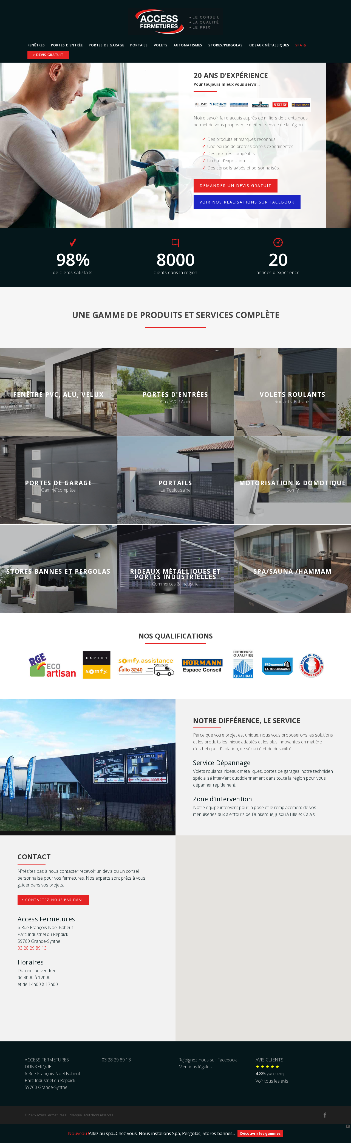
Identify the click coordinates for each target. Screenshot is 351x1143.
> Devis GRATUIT (48, 55)
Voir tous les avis (272, 1081)
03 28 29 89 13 (32, 948)
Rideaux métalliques (269, 45)
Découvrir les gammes (260, 1133)
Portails (139, 45)
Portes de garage (106, 45)
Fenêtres (36, 45)
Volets (161, 45)
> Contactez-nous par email (53, 899)
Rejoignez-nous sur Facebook (208, 1060)
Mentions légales (195, 1067)
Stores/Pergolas (225, 45)
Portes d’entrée (67, 45)
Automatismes (188, 45)
